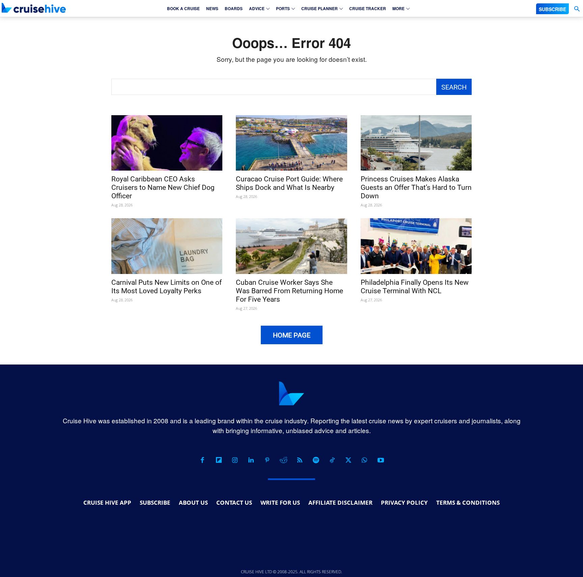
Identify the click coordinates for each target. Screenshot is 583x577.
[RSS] (299, 460)
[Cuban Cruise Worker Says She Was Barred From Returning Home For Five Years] (291, 246)
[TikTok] (332, 460)
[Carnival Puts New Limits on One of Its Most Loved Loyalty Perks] (166, 246)
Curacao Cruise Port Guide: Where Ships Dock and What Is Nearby (289, 183)
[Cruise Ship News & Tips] (34, 7)
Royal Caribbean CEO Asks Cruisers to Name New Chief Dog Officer (163, 187)
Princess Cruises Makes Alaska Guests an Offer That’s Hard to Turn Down (416, 187)
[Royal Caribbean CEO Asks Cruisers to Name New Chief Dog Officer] (166, 143)
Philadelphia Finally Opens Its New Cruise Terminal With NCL (415, 286)
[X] (348, 460)
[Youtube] (380, 460)
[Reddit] (283, 460)
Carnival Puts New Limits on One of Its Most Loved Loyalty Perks (166, 286)
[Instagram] (234, 460)
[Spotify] (315, 460)
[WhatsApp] (364, 460)
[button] (576, 9)
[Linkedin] (251, 460)
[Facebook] (202, 460)
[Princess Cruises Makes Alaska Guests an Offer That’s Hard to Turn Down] (416, 143)
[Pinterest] (267, 460)
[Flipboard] (218, 460)
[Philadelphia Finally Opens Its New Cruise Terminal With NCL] (416, 246)
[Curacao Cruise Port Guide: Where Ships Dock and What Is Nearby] (291, 143)
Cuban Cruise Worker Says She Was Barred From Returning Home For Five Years (289, 290)
